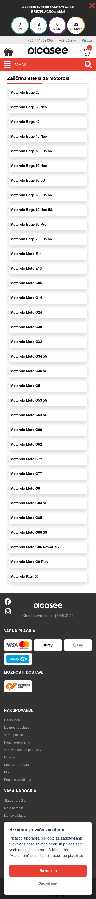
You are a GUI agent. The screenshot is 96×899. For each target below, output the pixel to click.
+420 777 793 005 (39, 40)
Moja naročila (14, 807)
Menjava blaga (15, 815)
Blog (7, 772)
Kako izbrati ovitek (17, 764)
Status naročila (15, 800)
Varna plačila (13, 734)
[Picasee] (48, 50)
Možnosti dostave (16, 727)
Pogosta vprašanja (17, 779)
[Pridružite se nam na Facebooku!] (8, 601)
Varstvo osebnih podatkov (22, 749)
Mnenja (9, 757)
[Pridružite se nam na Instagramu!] (8, 611)
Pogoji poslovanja (17, 742)
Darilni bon (12, 719)
